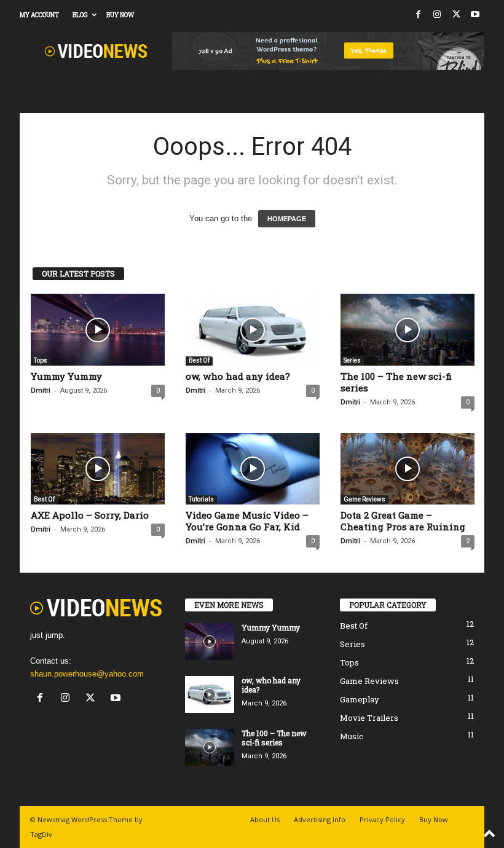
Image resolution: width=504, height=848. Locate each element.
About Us (265, 819)
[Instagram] (437, 15)
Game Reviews (364, 499)
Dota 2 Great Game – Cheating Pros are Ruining (403, 521)
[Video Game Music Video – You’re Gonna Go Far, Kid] (253, 468)
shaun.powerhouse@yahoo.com (87, 673)
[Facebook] (418, 15)
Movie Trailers (369, 717)
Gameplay (359, 699)
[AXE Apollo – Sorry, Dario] (98, 468)
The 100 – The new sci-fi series (396, 382)
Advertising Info (319, 819)
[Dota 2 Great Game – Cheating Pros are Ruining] (407, 468)
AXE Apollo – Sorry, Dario (90, 515)
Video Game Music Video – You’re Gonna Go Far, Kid (247, 521)
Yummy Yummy (66, 376)
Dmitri (40, 391)
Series (352, 360)
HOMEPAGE (286, 218)
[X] (456, 15)
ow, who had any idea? (238, 376)
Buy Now (120, 15)
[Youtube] (475, 15)
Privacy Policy (382, 819)
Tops (40, 360)
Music (351, 736)
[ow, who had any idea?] (253, 329)
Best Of (199, 360)
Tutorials (201, 499)
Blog (80, 15)
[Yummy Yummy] (98, 329)
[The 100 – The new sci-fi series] (407, 329)
